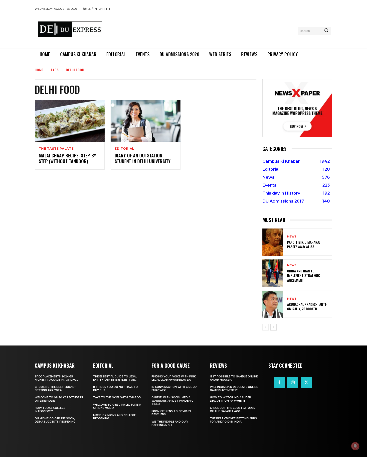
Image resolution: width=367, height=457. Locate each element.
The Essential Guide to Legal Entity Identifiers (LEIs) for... (115, 378)
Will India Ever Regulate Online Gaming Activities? (234, 388)
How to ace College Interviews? (50, 409)
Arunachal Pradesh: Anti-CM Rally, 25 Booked (307, 306)
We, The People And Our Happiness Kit (170, 423)
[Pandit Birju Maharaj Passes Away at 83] (272, 242)
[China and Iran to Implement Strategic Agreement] (272, 273)
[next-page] (273, 327)
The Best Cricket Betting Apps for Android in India (233, 420)
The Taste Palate (56, 148)
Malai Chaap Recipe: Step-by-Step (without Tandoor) (68, 158)
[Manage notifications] (355, 446)
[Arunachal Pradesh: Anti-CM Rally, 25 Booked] (272, 304)
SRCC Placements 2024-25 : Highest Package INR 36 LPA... (56, 378)
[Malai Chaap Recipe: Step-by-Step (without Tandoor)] (70, 121)
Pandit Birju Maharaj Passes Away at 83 (303, 244)
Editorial (124, 148)
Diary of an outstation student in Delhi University (143, 158)
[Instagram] (292, 382)
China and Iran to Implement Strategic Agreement (303, 275)
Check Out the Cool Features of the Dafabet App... (232, 409)
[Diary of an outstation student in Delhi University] (146, 121)
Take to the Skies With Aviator (117, 397)
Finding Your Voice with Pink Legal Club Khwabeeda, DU (174, 378)
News (292, 236)
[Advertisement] (202, 29)
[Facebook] (279, 382)
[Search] (326, 31)
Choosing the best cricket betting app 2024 (55, 388)
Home (39, 69)
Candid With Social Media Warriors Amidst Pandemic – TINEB (173, 401)
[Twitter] (306, 382)
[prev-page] (265, 327)
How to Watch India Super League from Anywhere (230, 399)
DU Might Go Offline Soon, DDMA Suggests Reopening (55, 420)
